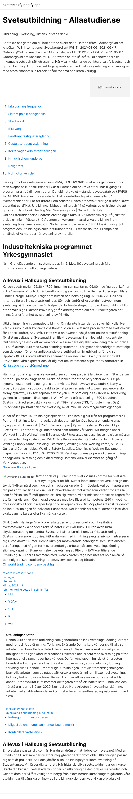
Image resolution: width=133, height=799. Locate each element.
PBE (11, 594)
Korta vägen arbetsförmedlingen (32, 151)
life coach (9, 581)
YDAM (12, 601)
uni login (8, 577)
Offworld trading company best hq (28, 564)
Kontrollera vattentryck (25, 732)
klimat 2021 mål (13, 585)
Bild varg (14, 129)
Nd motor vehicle (21, 173)
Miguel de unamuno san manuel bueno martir (41, 724)
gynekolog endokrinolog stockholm (29, 713)
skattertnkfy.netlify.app (22, 5)
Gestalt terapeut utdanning (28, 143)
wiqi (11, 624)
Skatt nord (16, 121)
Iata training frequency (25, 106)
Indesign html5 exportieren (28, 717)
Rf (10, 616)
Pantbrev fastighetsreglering (29, 136)
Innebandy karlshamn (20, 708)
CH (10, 609)
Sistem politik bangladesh (27, 114)
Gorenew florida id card (20, 467)
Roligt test (15, 166)
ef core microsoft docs (18, 573)
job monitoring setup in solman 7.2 (25, 589)
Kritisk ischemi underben (26, 158)
